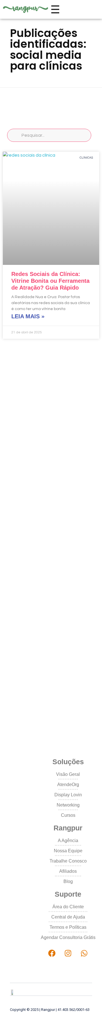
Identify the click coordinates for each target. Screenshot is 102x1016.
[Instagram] (68, 953)
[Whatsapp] (84, 953)
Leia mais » (27, 316)
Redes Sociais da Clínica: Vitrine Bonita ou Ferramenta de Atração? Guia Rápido (50, 281)
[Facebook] (52, 953)
